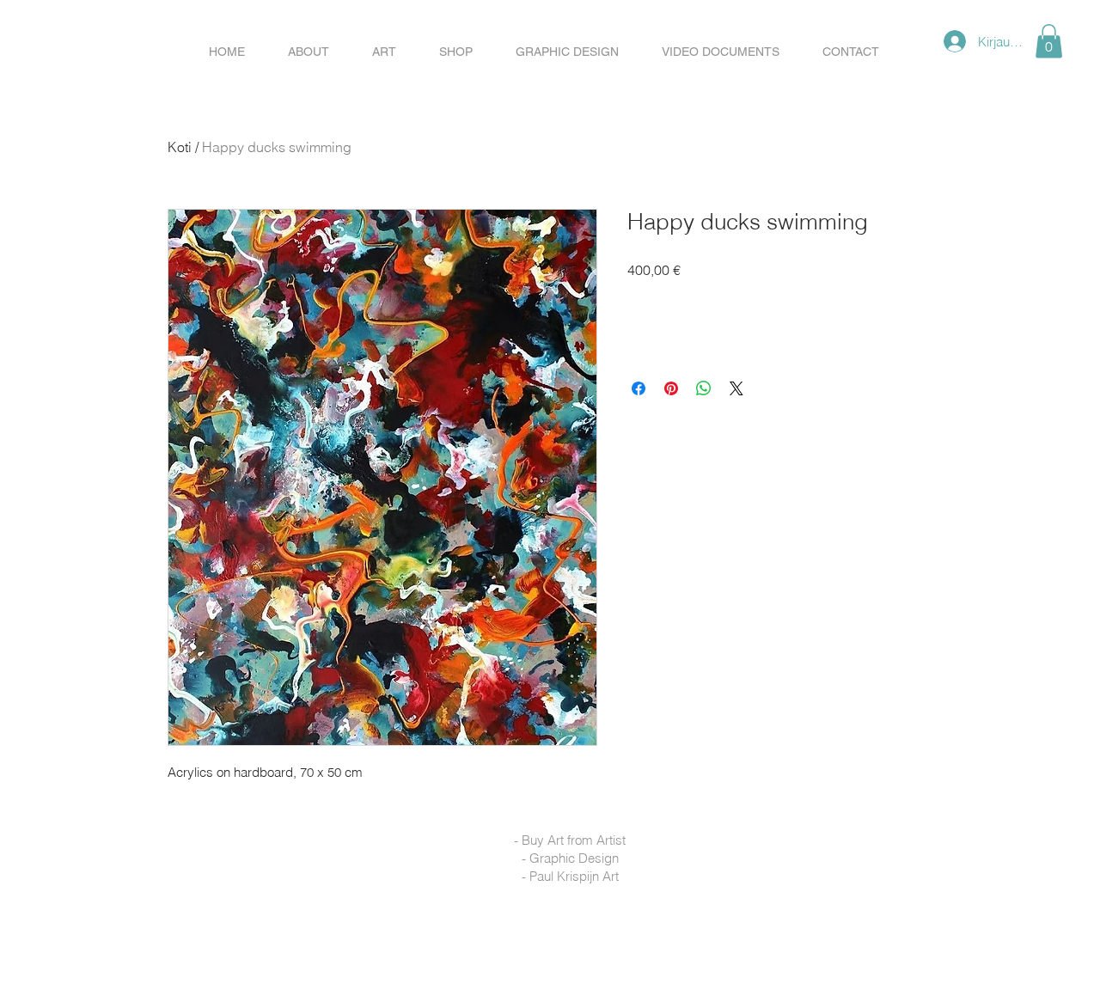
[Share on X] (736, 388)
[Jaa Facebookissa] (638, 388)
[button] (456, 51)
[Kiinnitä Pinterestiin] (671, 388)
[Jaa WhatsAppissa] (704, 388)
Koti (180, 147)
